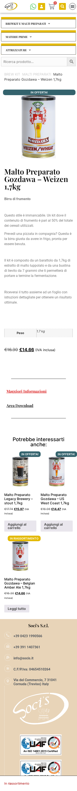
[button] (62, 6)
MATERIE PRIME (17, 37)
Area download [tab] (19, 405)
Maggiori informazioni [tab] (26, 391)
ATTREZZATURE (16, 50)
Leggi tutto (17, 608)
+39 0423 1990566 (27, 636)
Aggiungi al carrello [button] (17, 526)
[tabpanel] (38, 398)
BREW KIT (12, 74)
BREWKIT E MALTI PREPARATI (26, 23)
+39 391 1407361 (26, 647)
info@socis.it (23, 658)
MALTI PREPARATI (36, 74)
